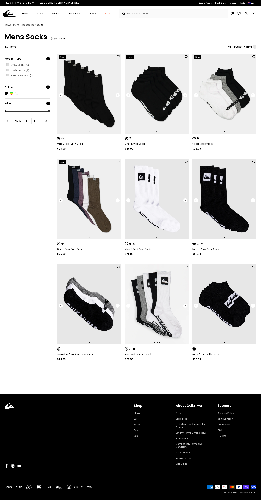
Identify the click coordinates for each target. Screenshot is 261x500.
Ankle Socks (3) (20, 70)
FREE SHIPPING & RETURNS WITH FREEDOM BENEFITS (42, 2)
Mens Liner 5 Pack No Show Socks (75, 354)
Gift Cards (181, 464)
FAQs (220, 430)
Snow (56, 13)
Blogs (178, 413)
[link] (27, 65)
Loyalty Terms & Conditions (191, 433)
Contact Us (224, 424)
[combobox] (177, 13)
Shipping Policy (226, 413)
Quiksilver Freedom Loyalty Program (190, 426)
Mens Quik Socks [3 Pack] (138, 354)
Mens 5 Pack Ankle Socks (205, 354)
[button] (26, 13)
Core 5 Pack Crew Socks (70, 143)
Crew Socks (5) (20, 65)
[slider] (5, 111)
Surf (40, 13)
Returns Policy (225, 418)
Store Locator (183, 418)
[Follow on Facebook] (7, 466)
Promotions (182, 438)
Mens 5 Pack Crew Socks (138, 249)
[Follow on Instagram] (13, 466)
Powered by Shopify (247, 492)
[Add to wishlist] (118, 56)
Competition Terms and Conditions (189, 445)
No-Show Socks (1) (22, 75)
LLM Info (222, 436)
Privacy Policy (183, 452)
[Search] (122, 13)
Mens (25, 13)
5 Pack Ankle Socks (135, 143)
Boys (92, 13)
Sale (107, 13)
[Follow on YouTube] (19, 466)
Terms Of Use (183, 458)
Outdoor (74, 13)
